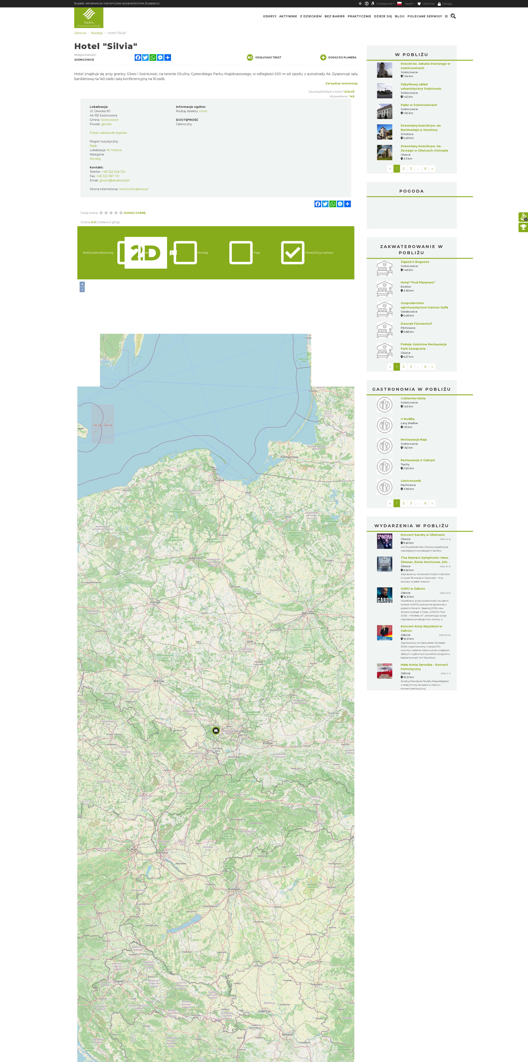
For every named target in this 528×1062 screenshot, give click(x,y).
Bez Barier (335, 16)
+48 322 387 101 (107, 176)
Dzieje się (383, 16)
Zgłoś (349, 91)
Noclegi (95, 159)
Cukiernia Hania (413, 398)
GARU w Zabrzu (413, 588)
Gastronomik (411, 481)
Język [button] (408, 3)
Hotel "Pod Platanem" (418, 282)
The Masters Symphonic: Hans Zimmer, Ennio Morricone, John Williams (425, 562)
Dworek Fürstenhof (416, 324)
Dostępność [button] (385, 3)
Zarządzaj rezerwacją (341, 83)
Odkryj (269, 16)
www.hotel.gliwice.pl (133, 189)
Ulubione (428, 3)
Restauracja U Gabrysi (418, 460)
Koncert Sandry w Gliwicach (423, 535)
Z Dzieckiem (311, 16)
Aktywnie (288, 16)
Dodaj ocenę (135, 212)
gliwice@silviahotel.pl (114, 180)
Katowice (412, 213)
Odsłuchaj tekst (268, 57)
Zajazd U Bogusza (415, 262)
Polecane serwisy (425, 16)
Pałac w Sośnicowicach (419, 105)
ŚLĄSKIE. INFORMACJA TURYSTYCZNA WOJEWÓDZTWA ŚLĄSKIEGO (117, 3)
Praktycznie (359, 16)
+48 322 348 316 (113, 172)
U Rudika (408, 419)
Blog (400, 16)
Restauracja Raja (414, 439)
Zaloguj (447, 3)
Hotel (203, 111)
